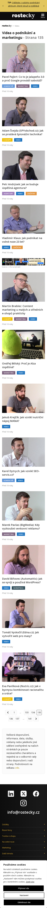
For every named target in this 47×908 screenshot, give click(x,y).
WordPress (18, 588)
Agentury (8, 193)
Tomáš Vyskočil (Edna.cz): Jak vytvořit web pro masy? (20, 634)
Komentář (8, 86)
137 (17, 718)
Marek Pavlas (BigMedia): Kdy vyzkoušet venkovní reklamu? (21, 526)
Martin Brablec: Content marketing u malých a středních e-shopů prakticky (22, 309)
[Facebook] (36, 794)
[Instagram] (23, 803)
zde (17, 767)
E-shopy (7, 140)
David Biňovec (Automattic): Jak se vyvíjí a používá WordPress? (22, 580)
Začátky (31, 193)
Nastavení (24, 895)
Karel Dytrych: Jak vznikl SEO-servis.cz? (21, 472)
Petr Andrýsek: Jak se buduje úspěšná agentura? (20, 186)
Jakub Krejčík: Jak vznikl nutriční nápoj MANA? (22, 419)
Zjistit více (30, 882)
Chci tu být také (14, 267)
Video (17, 26)
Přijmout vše (23, 888)
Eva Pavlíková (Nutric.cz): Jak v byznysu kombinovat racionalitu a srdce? (23, 689)
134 (33, 712)
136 (11, 718)
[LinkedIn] (11, 794)
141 (30, 718)
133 (26, 712)
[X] (23, 794)
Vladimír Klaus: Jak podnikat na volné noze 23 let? (22, 239)
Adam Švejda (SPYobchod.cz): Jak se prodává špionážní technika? (22, 132)
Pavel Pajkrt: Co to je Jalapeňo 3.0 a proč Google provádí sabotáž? (23, 78)
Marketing (23, 86)
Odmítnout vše (24, 902)
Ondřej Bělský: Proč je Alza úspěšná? (19, 365)
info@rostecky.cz (23, 812)
